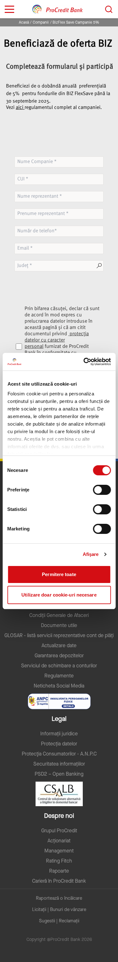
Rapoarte (59, 871)
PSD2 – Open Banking (59, 774)
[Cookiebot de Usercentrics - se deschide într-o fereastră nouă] (84, 362)
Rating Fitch (59, 860)
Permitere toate (59, 574)
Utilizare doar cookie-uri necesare (58, 594)
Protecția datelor (59, 743)
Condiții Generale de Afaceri (59, 615)
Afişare (91, 554)
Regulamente (59, 675)
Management (59, 850)
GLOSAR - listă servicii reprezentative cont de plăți (59, 635)
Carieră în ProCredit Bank (59, 881)
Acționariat (59, 840)
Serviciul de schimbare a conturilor (59, 665)
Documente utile (59, 625)
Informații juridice (59, 733)
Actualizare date (59, 645)
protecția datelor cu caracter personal (57, 340)
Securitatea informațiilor (59, 764)
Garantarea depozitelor (59, 655)
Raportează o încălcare (59, 898)
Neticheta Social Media (59, 685)
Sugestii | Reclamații (59, 921)
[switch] (102, 490)
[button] (59, 114)
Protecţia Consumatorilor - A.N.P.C (59, 753)
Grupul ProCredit (59, 830)
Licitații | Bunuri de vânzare (59, 910)
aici (20, 107)
